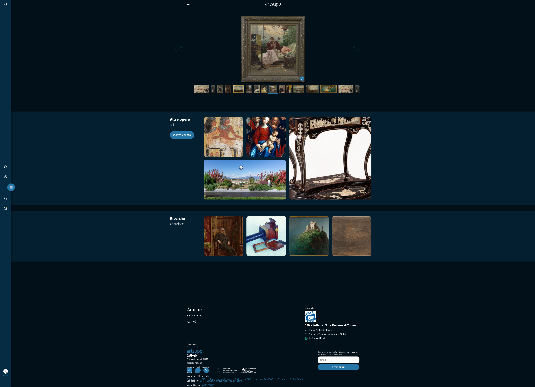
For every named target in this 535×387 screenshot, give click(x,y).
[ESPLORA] (5, 176)
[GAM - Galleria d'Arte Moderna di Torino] (332, 316)
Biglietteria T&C (243, 379)
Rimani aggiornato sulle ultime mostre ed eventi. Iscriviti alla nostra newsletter (338, 353)
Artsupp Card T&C (264, 379)
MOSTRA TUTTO (182, 135)
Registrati (338, 367)
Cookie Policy (296, 379)
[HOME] (5, 166)
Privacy (281, 379)
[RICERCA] (5, 198)
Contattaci (192, 379)
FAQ (204, 379)
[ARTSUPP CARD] (5, 208)
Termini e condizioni (220, 379)
